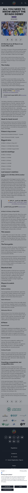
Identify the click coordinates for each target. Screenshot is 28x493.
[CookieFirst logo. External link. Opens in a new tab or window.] (1, 473)
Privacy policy (23, 471)
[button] (3, 471)
